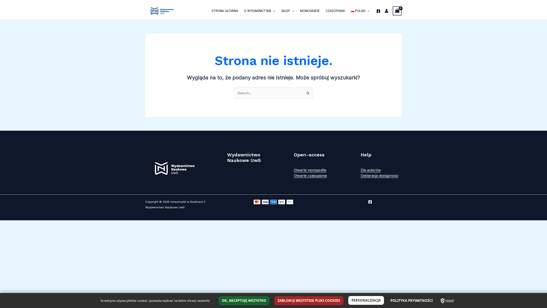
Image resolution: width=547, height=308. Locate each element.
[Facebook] (378, 11)
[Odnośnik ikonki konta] (386, 11)
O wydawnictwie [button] (257, 11)
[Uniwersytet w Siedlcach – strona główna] (447, 300)
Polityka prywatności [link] (411, 300)
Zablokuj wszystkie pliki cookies (309, 300)
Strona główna (225, 11)
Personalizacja (366, 300)
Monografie (310, 11)
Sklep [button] (285, 11)
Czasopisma (335, 11)
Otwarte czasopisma (310, 175)
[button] (273, 10)
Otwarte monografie (310, 170)
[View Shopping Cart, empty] (397, 10)
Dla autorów (371, 170)
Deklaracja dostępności (379, 175)
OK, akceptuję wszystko (244, 300)
